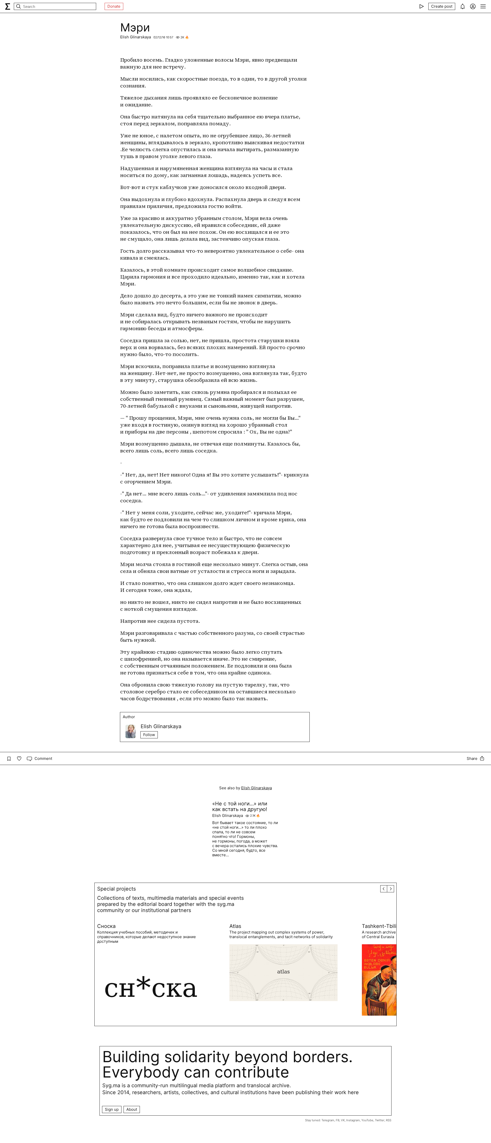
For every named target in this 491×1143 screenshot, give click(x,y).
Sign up (112, 1109)
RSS (388, 1120)
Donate (113, 6)
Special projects (116, 889)
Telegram (327, 1120)
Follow (149, 734)
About (131, 1109)
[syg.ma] (7, 6)
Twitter (379, 1120)
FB (337, 1120)
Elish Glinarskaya (135, 37)
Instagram (353, 1120)
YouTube (367, 1120)
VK (343, 1120)
